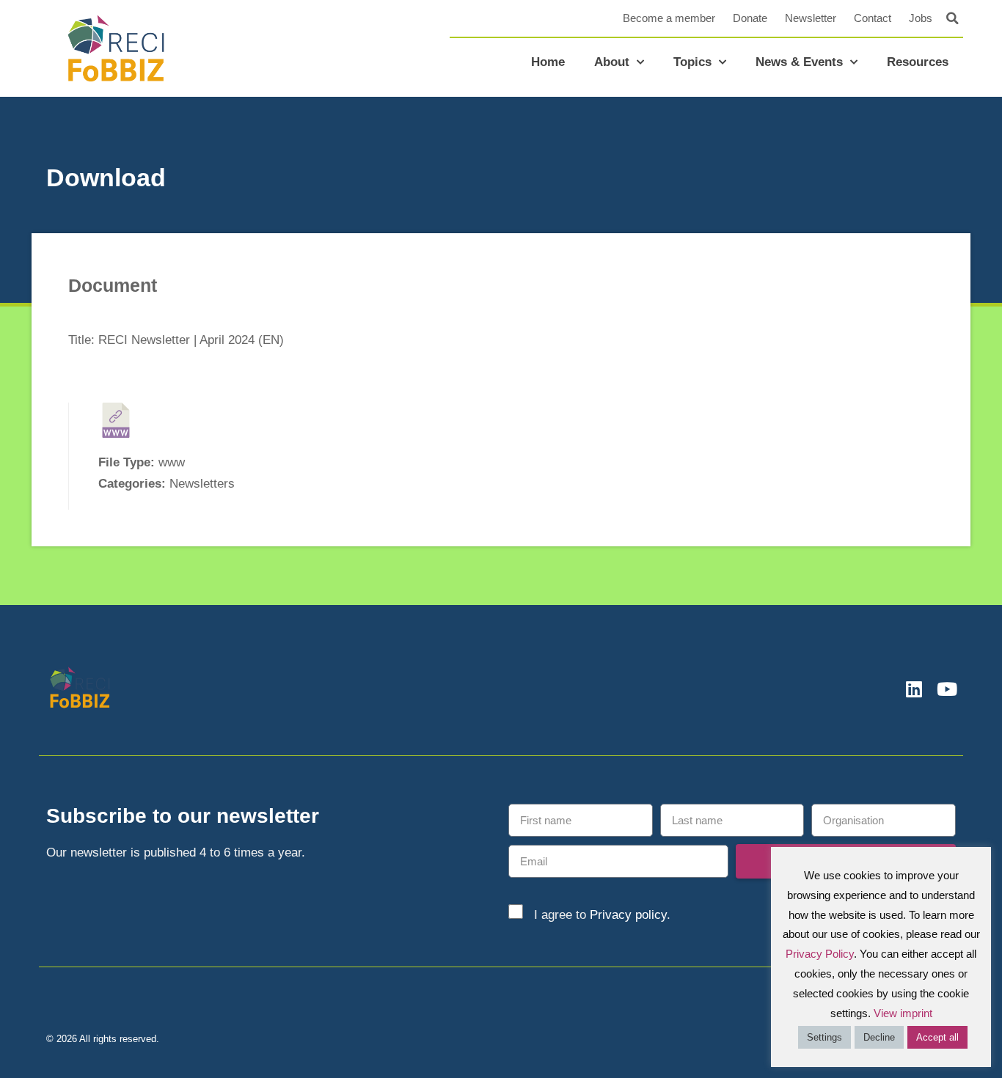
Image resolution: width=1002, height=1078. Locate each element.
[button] (952, 18)
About (611, 62)
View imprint (903, 1013)
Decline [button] (879, 1037)
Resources (917, 62)
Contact (872, 18)
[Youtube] (946, 689)
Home (548, 62)
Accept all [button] (937, 1037)
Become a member (669, 18)
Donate (750, 18)
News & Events (799, 62)
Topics (692, 62)
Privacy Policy (820, 953)
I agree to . (602, 915)
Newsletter (810, 18)
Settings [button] (824, 1037)
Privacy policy (628, 915)
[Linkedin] (913, 689)
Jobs (920, 18)
